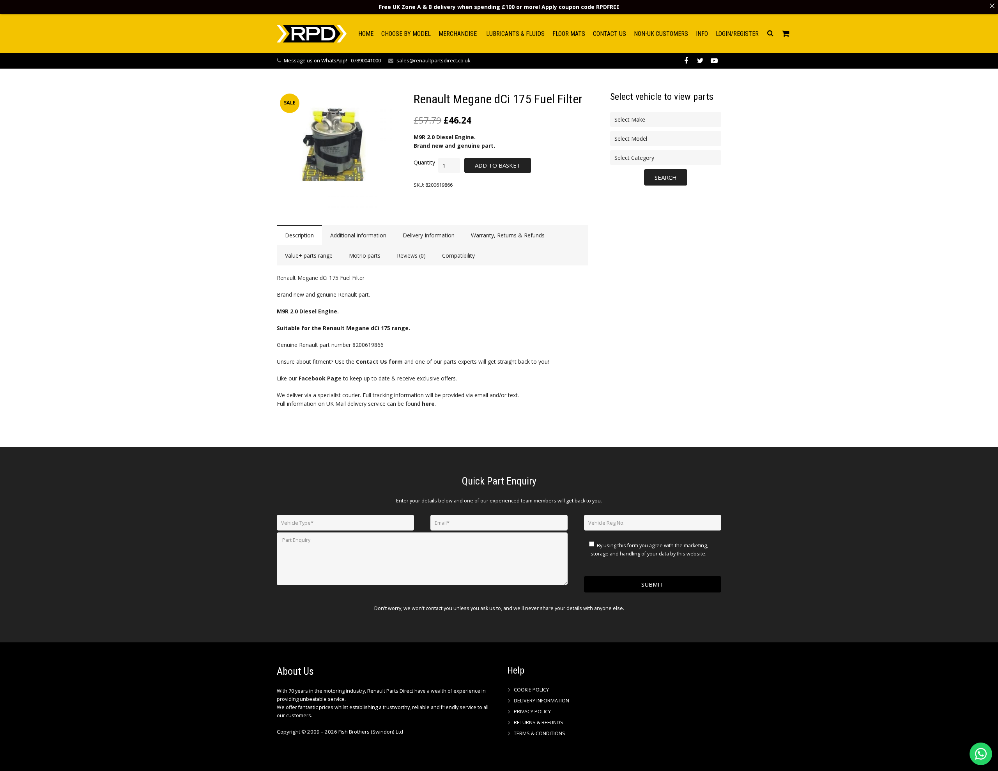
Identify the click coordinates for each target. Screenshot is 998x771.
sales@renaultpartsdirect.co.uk (433, 60)
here (428, 403)
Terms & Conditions (539, 733)
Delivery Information (541, 700)
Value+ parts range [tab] (309, 255)
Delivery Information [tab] (429, 235)
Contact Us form (379, 361)
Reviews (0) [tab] (411, 255)
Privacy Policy (532, 711)
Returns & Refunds (538, 722)
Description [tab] (299, 235)
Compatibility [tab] (458, 255)
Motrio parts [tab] (364, 255)
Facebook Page (320, 378)
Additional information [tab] (358, 235)
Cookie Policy (531, 689)
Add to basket (497, 165)
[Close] (992, 6)
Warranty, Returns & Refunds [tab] (508, 235)
